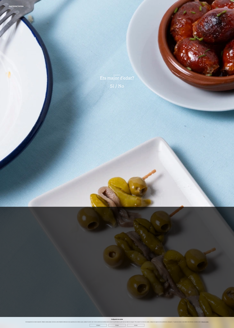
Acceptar (136, 325)
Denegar (117, 325)
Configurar (98, 325)
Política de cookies (204, 321)
